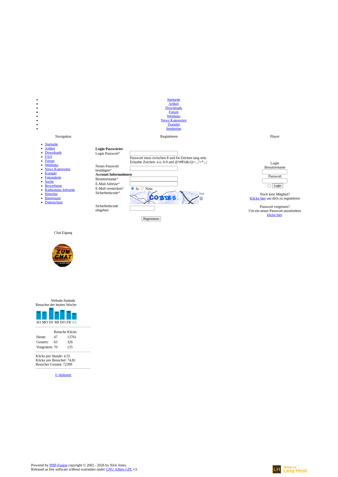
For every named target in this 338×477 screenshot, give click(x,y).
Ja (137, 189)
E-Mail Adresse (107, 184)
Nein (148, 189)
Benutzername (106, 179)
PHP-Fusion (58, 465)
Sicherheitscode (107, 193)
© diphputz (63, 375)
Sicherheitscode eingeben (106, 208)
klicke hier (274, 215)
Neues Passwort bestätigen (107, 168)
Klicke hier (258, 198)
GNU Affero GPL (119, 469)
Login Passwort (107, 153)
